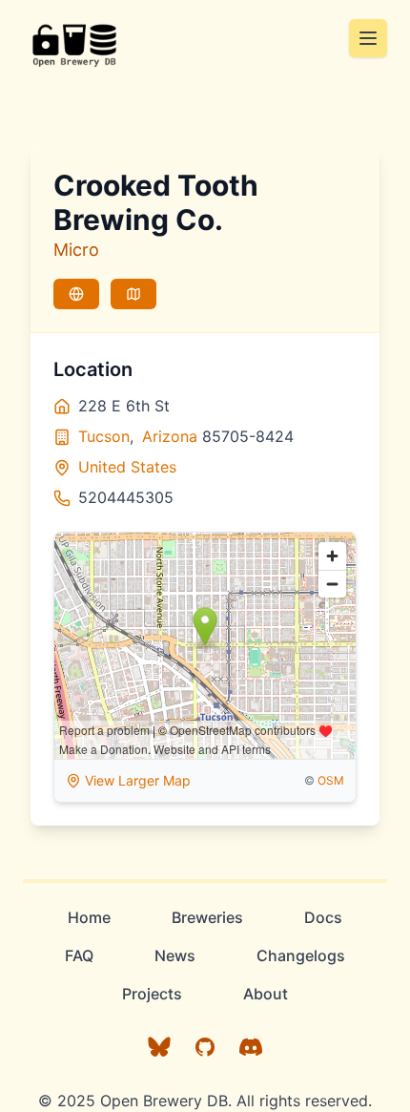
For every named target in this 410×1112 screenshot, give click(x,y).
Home (89, 917)
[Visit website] (76, 294)
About (265, 993)
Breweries (207, 917)
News (174, 955)
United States (127, 466)
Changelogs (300, 955)
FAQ (79, 955)
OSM (331, 780)
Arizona (169, 436)
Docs (323, 917)
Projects (152, 993)
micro (76, 250)
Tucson (104, 436)
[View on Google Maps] (133, 294)
